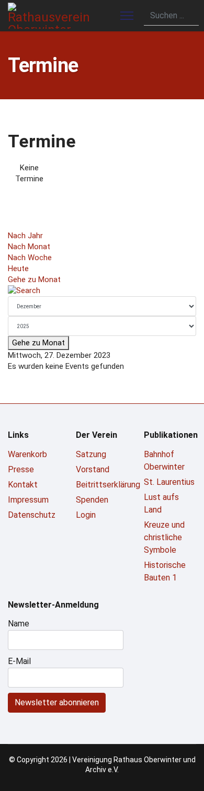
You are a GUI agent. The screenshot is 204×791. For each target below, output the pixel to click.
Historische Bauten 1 (165, 571)
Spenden (92, 500)
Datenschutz (31, 515)
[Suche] (102, 290)
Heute (18, 268)
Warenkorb (27, 454)
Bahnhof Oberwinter (164, 460)
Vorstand (92, 469)
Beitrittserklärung (102, 485)
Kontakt (23, 485)
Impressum (28, 500)
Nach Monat (29, 246)
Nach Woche (30, 257)
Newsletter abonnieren (57, 702)
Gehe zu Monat (34, 279)
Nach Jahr (25, 235)
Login (86, 515)
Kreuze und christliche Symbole (164, 537)
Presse (21, 469)
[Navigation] (126, 15)
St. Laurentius (169, 482)
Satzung (91, 454)
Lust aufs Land (161, 503)
